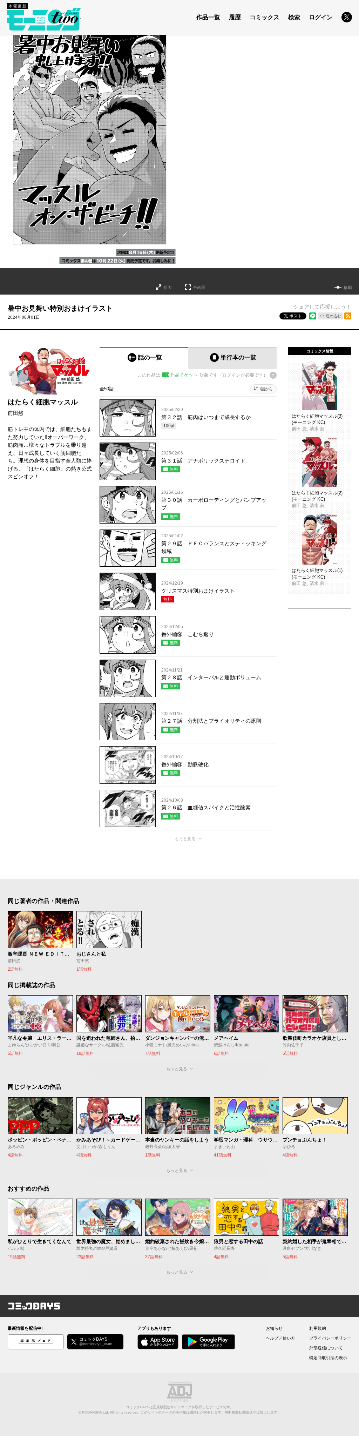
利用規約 (317, 1328)
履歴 (235, 17)
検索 (294, 17)
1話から (266, 389)
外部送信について (326, 1348)
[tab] (144, 358)
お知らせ (274, 1328)
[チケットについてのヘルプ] (273, 375)
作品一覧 (208, 17)
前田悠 (15, 413)
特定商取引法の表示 (328, 1357)
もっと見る (185, 838)
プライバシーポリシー (330, 1338)
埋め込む (333, 316)
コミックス (264, 17)
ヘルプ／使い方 (280, 1338)
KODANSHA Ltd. (95, 1412)
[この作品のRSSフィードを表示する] (347, 315)
